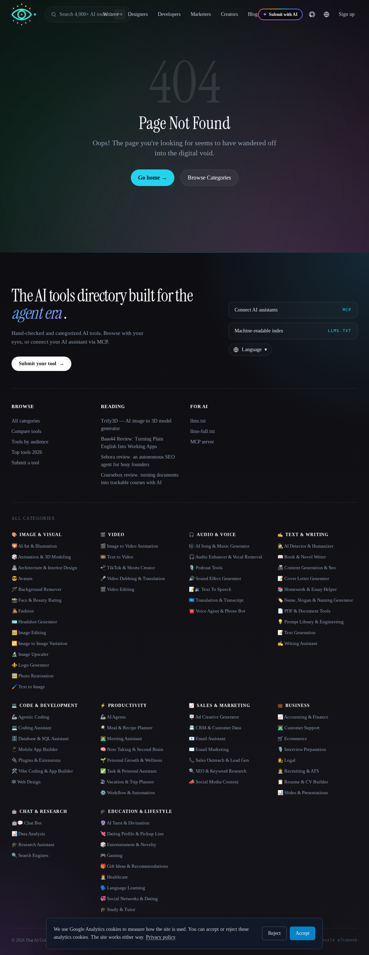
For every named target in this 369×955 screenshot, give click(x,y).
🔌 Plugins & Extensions (36, 760)
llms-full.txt (202, 431)
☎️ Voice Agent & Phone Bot (217, 611)
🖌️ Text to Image (28, 686)
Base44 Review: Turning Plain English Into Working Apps (132, 442)
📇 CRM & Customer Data (215, 727)
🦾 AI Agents (113, 717)
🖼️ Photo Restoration (33, 675)
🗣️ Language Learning (122, 887)
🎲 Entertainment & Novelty (128, 844)
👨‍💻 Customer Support (298, 727)
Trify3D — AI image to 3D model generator (136, 424)
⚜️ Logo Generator (30, 665)
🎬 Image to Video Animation (129, 546)
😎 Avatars (22, 578)
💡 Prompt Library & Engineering (310, 621)
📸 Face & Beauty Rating (37, 600)
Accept (302, 933)
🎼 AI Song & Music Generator (219, 546)
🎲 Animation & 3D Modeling (41, 557)
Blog (253, 14)
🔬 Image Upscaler (30, 654)
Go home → (152, 177)
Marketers (201, 14)
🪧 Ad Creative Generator (214, 717)
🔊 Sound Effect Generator (215, 578)
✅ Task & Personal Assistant (128, 771)
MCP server (202, 442)
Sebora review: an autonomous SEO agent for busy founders (138, 460)
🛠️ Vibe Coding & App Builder (42, 771)
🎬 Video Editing (117, 589)
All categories (26, 421)
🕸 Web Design (26, 781)
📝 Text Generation (296, 632)
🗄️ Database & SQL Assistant (40, 738)
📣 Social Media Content (214, 781)
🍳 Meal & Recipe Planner (126, 727)
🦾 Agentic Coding (30, 717)
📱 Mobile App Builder (35, 749)
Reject (274, 933)
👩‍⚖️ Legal (286, 760)
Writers (110, 14)
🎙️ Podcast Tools (206, 567)
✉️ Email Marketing (209, 749)
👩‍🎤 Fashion (23, 611)
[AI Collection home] (24, 15)
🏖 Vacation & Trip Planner (127, 781)
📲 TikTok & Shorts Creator (127, 567)
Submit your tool (41, 363)
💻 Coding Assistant (32, 727)
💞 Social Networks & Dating (129, 898)
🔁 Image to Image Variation (39, 643)
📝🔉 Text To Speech (210, 589)
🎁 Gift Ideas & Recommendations (134, 866)
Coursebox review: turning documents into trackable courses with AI (139, 478)
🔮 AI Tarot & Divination (125, 823)
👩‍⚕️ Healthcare (114, 877)
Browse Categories (209, 177)
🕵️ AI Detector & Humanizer (305, 546)
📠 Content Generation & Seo (306, 567)
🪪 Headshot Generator (34, 621)
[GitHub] (312, 14)
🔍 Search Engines (30, 855)
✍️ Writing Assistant (297, 643)
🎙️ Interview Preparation (301, 749)
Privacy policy (160, 937)
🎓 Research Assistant (33, 844)
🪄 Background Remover (36, 589)
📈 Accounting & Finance (302, 717)
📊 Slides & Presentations (302, 792)
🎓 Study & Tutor (117, 909)
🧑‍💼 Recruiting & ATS (298, 771)
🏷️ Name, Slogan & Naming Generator (315, 600)
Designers (138, 14)
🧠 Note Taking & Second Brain (131, 749)
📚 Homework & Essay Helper (307, 589)
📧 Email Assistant (207, 738)
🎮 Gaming (111, 855)
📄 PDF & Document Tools (303, 611)
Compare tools (26, 431)
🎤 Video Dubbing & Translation (132, 578)
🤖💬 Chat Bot (27, 823)
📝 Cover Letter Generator (303, 578)
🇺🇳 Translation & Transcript (216, 600)
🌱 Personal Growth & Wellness (131, 760)
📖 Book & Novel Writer (301, 557)
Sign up (347, 14)
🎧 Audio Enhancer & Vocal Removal (225, 557)
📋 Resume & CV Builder (302, 781)
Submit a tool (25, 462)
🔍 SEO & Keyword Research (217, 771)
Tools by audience (30, 442)
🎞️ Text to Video (116, 557)
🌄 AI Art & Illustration (34, 546)
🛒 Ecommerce (292, 738)
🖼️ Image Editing (29, 632)
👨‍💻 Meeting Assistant (121, 738)
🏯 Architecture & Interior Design (44, 567)
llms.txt (198, 421)
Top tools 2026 (27, 452)
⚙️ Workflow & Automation (127, 792)
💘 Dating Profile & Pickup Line (132, 833)
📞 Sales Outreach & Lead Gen (219, 760)
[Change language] (326, 14)
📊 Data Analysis (28, 833)
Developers (169, 14)
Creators (229, 14)
